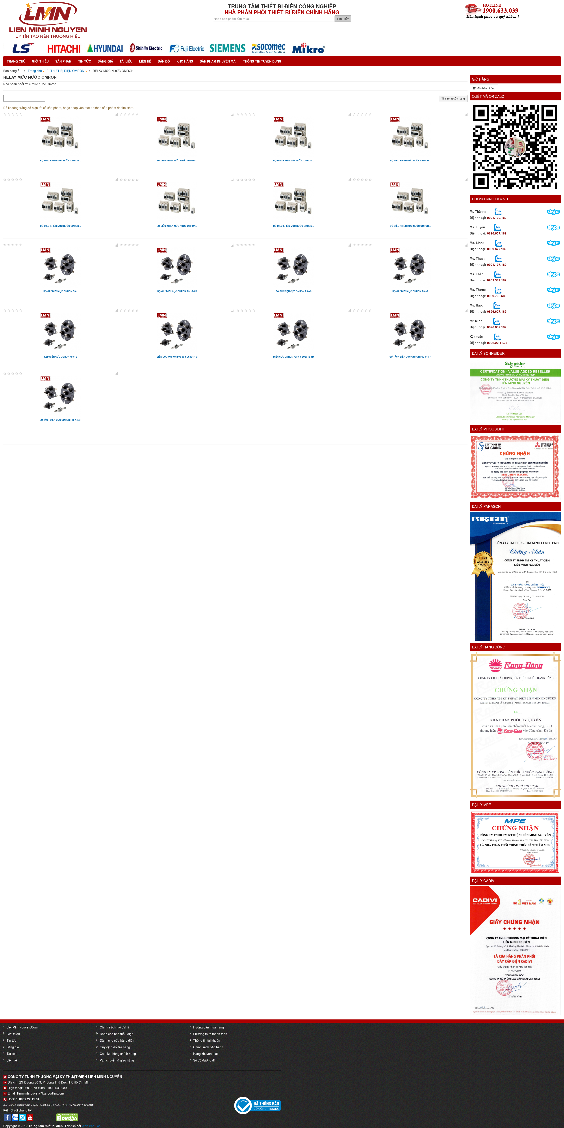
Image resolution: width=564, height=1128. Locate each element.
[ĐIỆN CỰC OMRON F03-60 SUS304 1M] (177, 332)
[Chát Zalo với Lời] (496, 321)
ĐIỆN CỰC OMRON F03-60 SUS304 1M (177, 356)
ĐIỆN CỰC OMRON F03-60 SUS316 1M (293, 356)
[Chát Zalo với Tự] (498, 258)
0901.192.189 (496, 217)
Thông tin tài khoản (206, 1040)
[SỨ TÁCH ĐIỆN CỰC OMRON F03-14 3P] (410, 332)
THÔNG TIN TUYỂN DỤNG (262, 61)
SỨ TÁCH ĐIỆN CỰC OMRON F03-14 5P (60, 419)
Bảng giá (105, 61)
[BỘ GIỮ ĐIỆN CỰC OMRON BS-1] (60, 267)
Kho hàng (184, 61)
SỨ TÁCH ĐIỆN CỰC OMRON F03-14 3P (410, 356)
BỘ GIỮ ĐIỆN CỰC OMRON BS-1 (60, 291)
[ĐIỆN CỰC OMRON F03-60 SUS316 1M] (293, 332)
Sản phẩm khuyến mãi (218, 61)
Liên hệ (145, 61)
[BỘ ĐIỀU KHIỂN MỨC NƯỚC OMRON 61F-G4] (60, 201)
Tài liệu (126, 61)
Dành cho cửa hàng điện (117, 1040)
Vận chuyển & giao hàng (117, 1060)
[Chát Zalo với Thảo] (497, 274)
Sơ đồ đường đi (204, 1060)
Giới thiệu (40, 61)
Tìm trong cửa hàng (453, 98)
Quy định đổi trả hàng (115, 1047)
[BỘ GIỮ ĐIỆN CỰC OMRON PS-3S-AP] (177, 267)
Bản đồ (164, 61)
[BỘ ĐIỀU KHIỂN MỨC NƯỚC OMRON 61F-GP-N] (177, 201)
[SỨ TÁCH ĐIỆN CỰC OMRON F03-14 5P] (60, 395)
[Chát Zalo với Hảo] (497, 305)
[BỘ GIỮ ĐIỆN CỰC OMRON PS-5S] (410, 267)
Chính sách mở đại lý (114, 1027)
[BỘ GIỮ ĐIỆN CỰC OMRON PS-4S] (293, 267)
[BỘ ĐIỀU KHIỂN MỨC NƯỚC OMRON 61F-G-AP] (60, 136)
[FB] (7, 1117)
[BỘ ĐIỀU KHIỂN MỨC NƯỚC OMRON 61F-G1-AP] (177, 136)
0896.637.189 (496, 327)
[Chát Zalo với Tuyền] (497, 227)
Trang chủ (16, 61)
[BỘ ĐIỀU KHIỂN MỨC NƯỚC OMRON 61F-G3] (410, 136)
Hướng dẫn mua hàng (208, 1027)
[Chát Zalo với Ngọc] (498, 289)
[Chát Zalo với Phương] (497, 336)
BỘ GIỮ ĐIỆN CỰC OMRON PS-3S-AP (177, 291)
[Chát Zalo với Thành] (498, 211)
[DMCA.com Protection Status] (67, 1117)
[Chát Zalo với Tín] (498, 242)
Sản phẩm (63, 61)
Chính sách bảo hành (208, 1047)
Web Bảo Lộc (91, 1126)
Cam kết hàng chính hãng (118, 1053)
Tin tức (84, 61)
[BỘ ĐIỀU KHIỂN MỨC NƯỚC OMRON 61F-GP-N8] (293, 201)
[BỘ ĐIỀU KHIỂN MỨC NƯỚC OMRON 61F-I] (410, 201)
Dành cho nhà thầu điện (116, 1034)
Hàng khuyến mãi (205, 1053)
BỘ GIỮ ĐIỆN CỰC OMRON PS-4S (294, 291)
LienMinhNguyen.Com (22, 1027)
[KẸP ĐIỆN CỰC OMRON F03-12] (60, 332)
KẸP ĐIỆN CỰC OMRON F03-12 (60, 356)
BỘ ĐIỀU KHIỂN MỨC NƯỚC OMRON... (60, 160)
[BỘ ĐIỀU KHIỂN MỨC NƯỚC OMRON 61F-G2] (293, 136)
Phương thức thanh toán (210, 1034)
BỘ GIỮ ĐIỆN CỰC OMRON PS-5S (410, 291)
